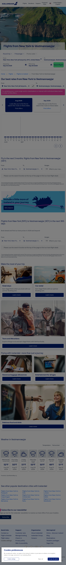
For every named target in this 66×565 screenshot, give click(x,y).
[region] (31, 554)
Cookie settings (11, 559)
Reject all (40, 559)
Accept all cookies (53, 559)
